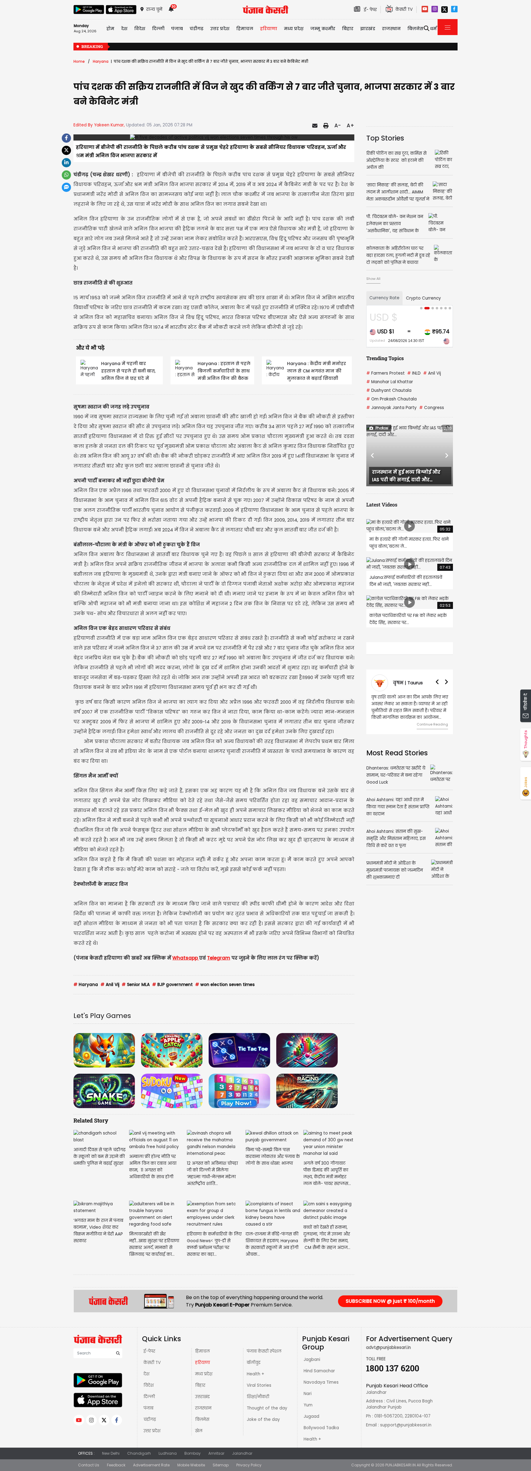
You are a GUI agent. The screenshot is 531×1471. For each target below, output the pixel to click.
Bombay (192, 1453)
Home (79, 61)
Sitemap (221, 1465)
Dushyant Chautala (388, 390)
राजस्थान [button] (391, 29)
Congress (431, 408)
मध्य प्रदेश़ (294, 29)
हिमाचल (202, 1351)
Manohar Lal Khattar (389, 382)
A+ (350, 125)
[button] (372, 455)
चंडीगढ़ (150, 1419)
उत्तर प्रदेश (220, 29)
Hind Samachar (319, 1371)
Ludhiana (168, 1453)
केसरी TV (152, 1363)
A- (337, 125)
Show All (373, 278)
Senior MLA (136, 985)
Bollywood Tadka (321, 1428)
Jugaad (311, 1416)
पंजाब (148, 1408)
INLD (414, 373)
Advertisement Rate (151, 1465)
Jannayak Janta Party (391, 408)
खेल (199, 1431)
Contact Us (88, 1465)
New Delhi (111, 1453)
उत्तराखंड (202, 1397)
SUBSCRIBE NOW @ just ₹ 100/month (390, 1301)
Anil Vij (109, 985)
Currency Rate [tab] (384, 298)
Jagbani (312, 1359)
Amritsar (216, 1453)
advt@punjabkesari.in (388, 1347)
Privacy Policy (249, 1465)
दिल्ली (158, 29)
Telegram (218, 958)
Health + (255, 1374)
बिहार (347, 29)
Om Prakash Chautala (391, 399)
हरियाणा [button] (268, 29)
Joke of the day (263, 1419)
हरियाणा (202, 1363)
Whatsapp (185, 958)
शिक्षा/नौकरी (258, 1397)
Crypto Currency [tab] (423, 298)
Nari (308, 1394)
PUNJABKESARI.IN (400, 1465)
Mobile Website (191, 1465)
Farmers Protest (385, 373)
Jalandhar (242, 1453)
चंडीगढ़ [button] (196, 29)
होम (110, 29)
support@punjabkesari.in (405, 1425)
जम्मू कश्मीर (322, 29)
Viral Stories (259, 1385)
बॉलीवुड (254, 1363)
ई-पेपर (149, 1351)
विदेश (149, 1385)
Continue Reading (432, 724)
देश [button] (124, 29)
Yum (308, 1405)
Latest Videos (381, 504)
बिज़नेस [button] (415, 29)
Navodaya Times (321, 1382)
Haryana (100, 61)
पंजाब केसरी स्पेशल (264, 1351)
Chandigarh (139, 1453)
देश (146, 1374)
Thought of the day (267, 1408)
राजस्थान (203, 1408)
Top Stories (385, 138)
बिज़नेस (202, 1419)
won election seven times (225, 985)
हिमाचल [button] (244, 29)
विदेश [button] (139, 29)
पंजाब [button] (177, 29)
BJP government (172, 985)
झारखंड (367, 29)
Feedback (116, 1465)
